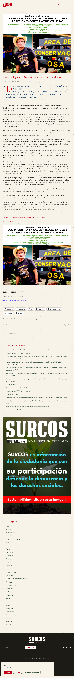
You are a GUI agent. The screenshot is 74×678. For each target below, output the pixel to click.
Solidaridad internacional (14, 615)
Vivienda (9, 621)
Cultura (8, 559)
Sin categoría (10, 612)
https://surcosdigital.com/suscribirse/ (15, 301)
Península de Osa (48, 319)
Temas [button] (67, 5)
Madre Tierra (28, 82)
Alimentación (10, 533)
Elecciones (9, 575)
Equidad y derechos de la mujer (16, 579)
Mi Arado (9, 592)
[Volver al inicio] (8, 5)
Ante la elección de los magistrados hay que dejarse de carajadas (27, 407)
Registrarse (30, 647)
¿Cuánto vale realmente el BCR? (16, 388)
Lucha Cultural (11, 585)
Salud (8, 605)
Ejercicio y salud (11, 572)
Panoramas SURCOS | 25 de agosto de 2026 (21, 353)
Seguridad (9, 608)
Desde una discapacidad (14, 384)
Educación (9, 569)
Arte (7, 542)
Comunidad (10, 552)
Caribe (8, 549)
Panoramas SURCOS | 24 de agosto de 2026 (21, 391)
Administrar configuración (32, 672)
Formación (9, 582)
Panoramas (9, 595)
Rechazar (17, 672)
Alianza (8, 529)
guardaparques (37, 319)
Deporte (8, 562)
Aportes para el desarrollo (14, 539)
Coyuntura (9, 556)
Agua (7, 526)
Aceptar (8, 672)
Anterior (7, 325)
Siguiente (66, 325)
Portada (60, 5)
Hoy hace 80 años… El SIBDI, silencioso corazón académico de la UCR (29, 350)
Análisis (8, 536)
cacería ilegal (26, 319)
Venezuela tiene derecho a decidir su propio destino (23, 410)
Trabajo (8, 618)
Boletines (9, 546)
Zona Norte (9, 625)
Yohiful (47, 658)
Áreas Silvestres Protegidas (12, 319)
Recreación (9, 602)
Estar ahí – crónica (12, 394)
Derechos (9, 566)
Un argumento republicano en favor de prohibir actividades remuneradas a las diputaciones (36, 398)
